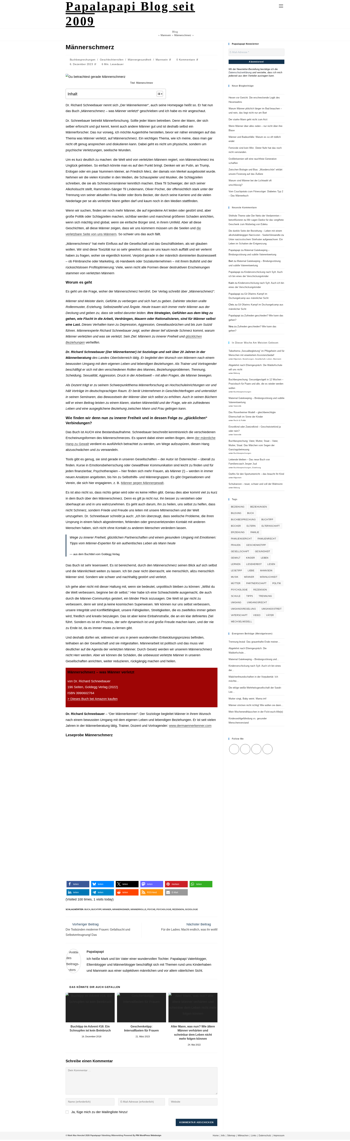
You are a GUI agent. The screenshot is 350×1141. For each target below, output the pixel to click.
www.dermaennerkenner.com (190, 725)
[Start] (156, 35)
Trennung (265, 596)
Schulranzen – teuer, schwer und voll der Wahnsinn (256, 484)
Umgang (236, 602)
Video (256, 615)
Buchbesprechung (243, 519)
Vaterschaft (239, 615)
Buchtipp (96, 909)
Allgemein (237, 359)
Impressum (278, 1135)
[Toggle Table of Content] (158, 94)
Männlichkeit (268, 577)
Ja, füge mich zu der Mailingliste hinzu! (99, 1112)
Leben (269, 359)
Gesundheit (262, 551)
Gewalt (235, 558)
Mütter (235, 583)
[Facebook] (245, 749)
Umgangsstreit (271, 609)
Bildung (237, 373)
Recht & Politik (240, 420)
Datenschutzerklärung (240, 72)
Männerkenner (120, 909)
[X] (234, 749)
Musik (234, 577)
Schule (235, 596)
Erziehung (256, 468)
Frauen (235, 545)
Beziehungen (248, 359)
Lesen (271, 564)
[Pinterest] (267, 749)
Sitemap (231, 1135)
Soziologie (191, 909)
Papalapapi (95, 951)
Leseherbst (254, 564)
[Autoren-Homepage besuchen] (73, 961)
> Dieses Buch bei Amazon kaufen (92, 699)
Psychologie (163, 909)
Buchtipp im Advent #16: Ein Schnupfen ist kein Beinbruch (90, 1028)
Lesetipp (236, 570)
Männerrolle (138, 909)
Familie (254, 532)
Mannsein (162, 59)
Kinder (250, 558)
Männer (106, 909)
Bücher (236, 526)
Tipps (249, 596)
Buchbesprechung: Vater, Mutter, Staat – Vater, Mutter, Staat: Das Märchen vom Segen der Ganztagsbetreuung (253, 445)
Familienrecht (267, 538)
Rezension (178, 909)
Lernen (235, 564)
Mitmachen (243, 1135)
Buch (87, 909)
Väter (270, 615)
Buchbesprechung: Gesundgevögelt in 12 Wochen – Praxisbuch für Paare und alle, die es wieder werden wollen (256, 383)
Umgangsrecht (257, 602)
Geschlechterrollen (112, 59)
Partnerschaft (256, 583)
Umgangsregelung (243, 609)
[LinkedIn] (256, 749)
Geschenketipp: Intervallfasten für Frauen (141, 1028)
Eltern (251, 526)
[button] (78, 884)
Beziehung (237, 507)
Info (223, 1135)
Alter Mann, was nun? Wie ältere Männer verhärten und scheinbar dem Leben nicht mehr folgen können (193, 1032)
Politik (276, 583)
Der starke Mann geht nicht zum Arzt (248, 119)
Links (253, 1135)
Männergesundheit (139, 59)
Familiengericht (241, 538)
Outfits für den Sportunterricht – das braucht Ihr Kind (256, 474)
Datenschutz (265, 1135)
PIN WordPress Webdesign (148, 1135)
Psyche (151, 909)
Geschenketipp (256, 545)
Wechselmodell (241, 621)
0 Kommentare (185, 59)
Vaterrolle (237, 406)
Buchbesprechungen (83, 59)
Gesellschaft (260, 359)
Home (216, 1135)
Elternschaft (271, 526)
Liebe (251, 570)
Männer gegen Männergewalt (142, 483)
